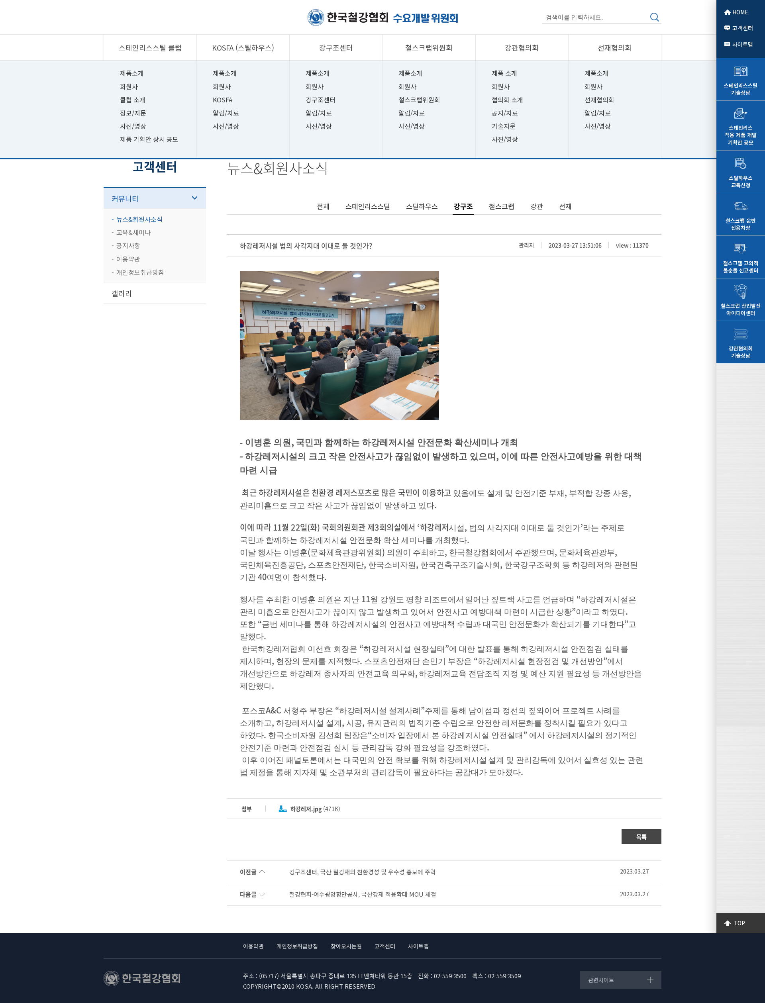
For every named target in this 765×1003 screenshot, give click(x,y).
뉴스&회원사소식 (139, 219)
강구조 (463, 206)
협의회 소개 (507, 99)
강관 (536, 206)
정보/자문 (133, 113)
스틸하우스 (422, 206)
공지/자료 (505, 113)
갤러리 (122, 293)
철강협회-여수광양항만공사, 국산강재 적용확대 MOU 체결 (362, 894)
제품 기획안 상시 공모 (149, 139)
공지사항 (128, 245)
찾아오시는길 (346, 946)
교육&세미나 (133, 232)
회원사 (129, 86)
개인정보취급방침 (140, 272)
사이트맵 (742, 44)
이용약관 (128, 259)
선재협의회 (599, 99)
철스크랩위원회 (419, 99)
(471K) (315, 809)
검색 (654, 17)
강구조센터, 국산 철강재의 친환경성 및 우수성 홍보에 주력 (362, 872)
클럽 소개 (132, 99)
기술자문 (504, 126)
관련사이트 (601, 980)
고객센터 (742, 28)
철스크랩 (501, 206)
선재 (565, 206)
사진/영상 (133, 126)
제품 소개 (504, 73)
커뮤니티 (125, 198)
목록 (641, 836)
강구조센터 (320, 99)
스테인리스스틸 (367, 206)
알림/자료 (226, 113)
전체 (323, 206)
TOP (739, 923)
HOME (740, 12)
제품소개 (132, 73)
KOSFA (222, 99)
